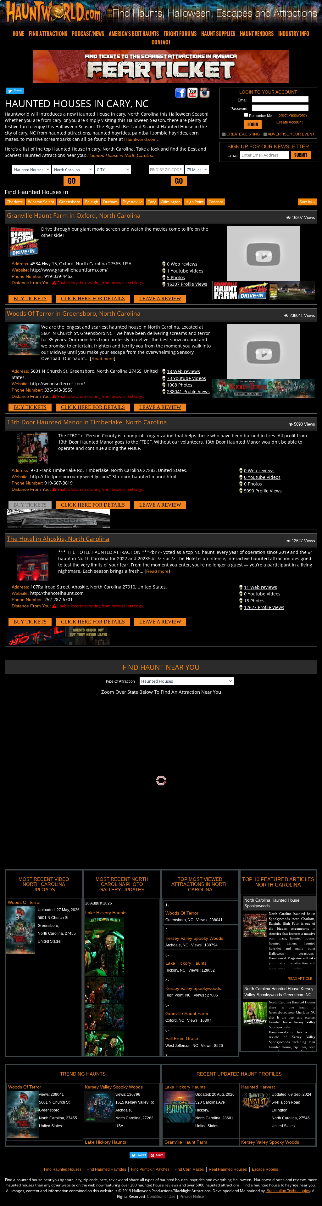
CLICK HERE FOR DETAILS (93, 298)
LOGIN (252, 124)
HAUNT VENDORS (257, 33)
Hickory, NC (190, 970)
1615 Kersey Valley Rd (134, 1102)
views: (51, 1094)
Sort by (306, 201)
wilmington (170, 201)
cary (151, 201)
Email (242, 100)
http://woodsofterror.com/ (57, 384)
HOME (18, 33)
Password (238, 108)
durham (110, 201)
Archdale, (123, 1110)
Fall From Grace (181, 1038)
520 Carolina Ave (210, 1102)
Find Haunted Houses (62, 1169)
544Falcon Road (286, 1102)
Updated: (215, 1094)
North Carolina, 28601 (214, 1118)
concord (215, 201)
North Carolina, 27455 (57, 933)
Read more (103, 358)
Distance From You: (31, 282)
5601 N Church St (53, 918)
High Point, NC (191, 995)
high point (194, 201)
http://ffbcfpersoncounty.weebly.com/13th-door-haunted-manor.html (103, 477)
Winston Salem (41, 201)
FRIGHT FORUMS (180, 33)
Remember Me (260, 116)
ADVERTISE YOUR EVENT (291, 134)
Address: (20, 263)
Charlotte (15, 201)
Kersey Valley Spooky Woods (194, 938)
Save (160, 1155)
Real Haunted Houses (228, 1169)
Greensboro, (48, 925)
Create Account (289, 122)
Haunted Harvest (258, 1086)
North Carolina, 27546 (291, 1118)
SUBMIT (300, 155)
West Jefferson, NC (194, 1045)
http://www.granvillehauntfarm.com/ (69, 270)
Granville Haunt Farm (186, 1013)
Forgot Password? (292, 115)
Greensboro (69, 201)
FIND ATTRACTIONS (48, 33)
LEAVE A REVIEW (160, 298)
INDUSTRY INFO (293, 33)
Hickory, (202, 1110)
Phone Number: (27, 276)
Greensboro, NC (194, 920)
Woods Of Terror (24, 902)
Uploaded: (59, 910)
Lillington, (280, 1110)
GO (72, 181)
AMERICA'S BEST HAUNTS (134, 33)
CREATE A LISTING (243, 134)
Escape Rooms (265, 1169)
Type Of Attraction (120, 681)
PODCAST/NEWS (88, 33)
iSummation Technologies (288, 1191)
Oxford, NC (188, 1020)
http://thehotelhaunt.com (57, 593)
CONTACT (161, 42)
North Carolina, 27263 (134, 1118)
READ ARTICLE (300, 978)
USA (119, 1126)
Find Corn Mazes (189, 1169)
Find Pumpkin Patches (150, 1169)
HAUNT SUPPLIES (218, 33)
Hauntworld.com (140, 139)
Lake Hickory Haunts (105, 912)
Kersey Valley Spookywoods (193, 988)
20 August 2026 (98, 903)
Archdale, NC (191, 945)
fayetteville (132, 201)
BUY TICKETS (30, 298)
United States (49, 941)
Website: (20, 270)
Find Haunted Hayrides (106, 1169)
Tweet (18, 90)
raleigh (91, 201)
